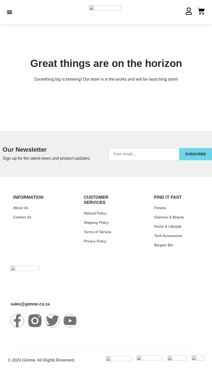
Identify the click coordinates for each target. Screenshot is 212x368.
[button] (9, 12)
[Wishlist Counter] (177, 12)
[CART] (201, 11)
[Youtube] (70, 320)
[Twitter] (52, 320)
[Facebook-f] (17, 320)
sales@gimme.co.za (30, 304)
